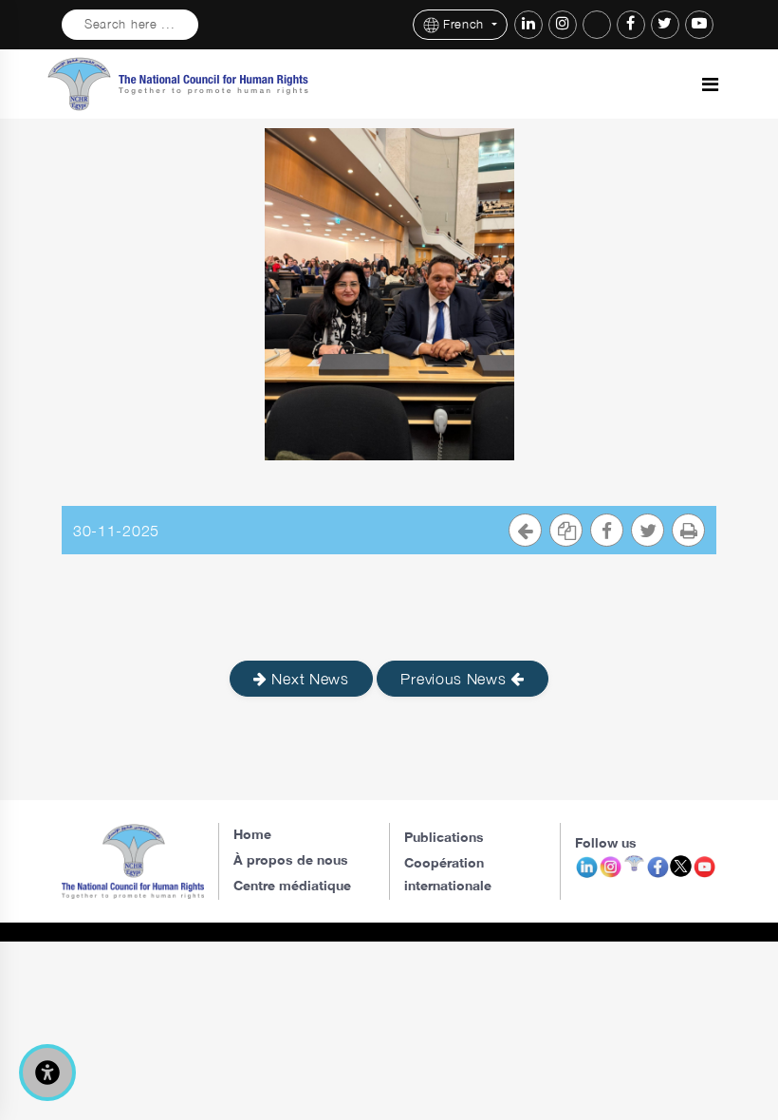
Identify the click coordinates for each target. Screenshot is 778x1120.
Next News (308, 678)
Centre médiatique (292, 885)
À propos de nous (290, 859)
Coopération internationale (447, 873)
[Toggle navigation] (710, 84)
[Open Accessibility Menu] (47, 1072)
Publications (444, 837)
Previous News (455, 678)
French (466, 24)
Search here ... (130, 24)
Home (252, 834)
